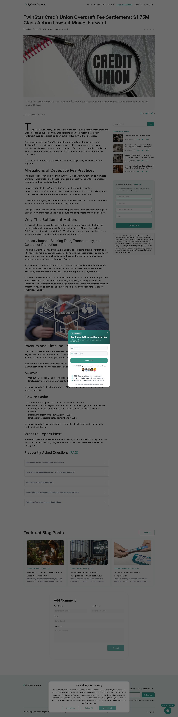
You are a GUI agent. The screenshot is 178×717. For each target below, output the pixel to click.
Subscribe (89, 360)
